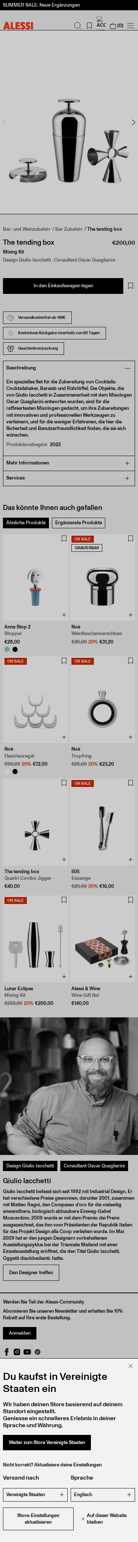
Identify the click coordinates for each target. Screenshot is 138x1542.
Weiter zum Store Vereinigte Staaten (47, 1442)
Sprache (82, 1477)
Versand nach (21, 1477)
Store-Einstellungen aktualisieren (38, 1519)
